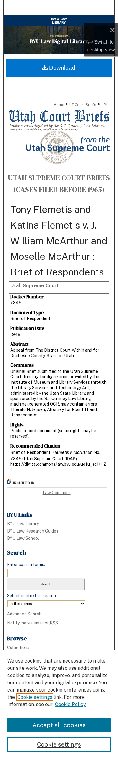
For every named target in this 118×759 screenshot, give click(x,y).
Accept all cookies (59, 725)
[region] (59, 704)
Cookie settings (34, 697)
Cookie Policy (70, 704)
